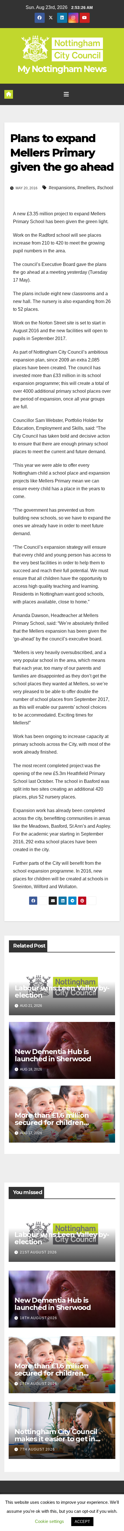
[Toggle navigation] (66, 94)
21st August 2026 (38, 1252)
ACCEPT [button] (82, 1521)
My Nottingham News (62, 69)
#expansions (62, 187)
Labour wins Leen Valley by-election (62, 991)
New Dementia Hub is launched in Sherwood (53, 1055)
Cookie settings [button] (49, 1521)
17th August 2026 (38, 1384)
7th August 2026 (37, 1449)
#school (105, 187)
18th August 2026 (38, 1318)
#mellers (86, 187)
